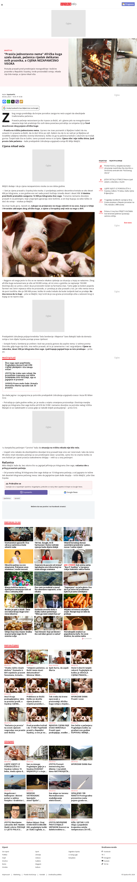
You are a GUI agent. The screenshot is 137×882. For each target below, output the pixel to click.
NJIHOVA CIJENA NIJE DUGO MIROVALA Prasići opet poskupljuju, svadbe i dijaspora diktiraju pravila (59, 729)
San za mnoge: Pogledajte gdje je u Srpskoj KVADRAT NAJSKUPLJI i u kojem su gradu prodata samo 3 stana (37, 768)
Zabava (37, 858)
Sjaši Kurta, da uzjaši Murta (58, 669)
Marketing (16, 875)
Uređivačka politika (54, 875)
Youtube (106, 861)
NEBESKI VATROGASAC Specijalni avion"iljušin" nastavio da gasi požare (34, 797)
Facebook (107, 852)
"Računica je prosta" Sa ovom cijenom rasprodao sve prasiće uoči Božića (14, 729)
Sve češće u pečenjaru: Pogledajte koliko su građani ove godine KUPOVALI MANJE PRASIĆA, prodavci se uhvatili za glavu (81, 729)
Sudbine (38, 861)
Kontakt (42, 875)
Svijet (4, 858)
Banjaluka (71, 858)
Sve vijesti (5, 852)
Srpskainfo (11, 94)
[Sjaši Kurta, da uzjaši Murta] (59, 657)
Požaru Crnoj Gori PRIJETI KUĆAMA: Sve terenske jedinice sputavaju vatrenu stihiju (118, 213)
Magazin (38, 864)
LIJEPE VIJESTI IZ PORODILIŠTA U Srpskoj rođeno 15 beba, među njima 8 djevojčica (13, 768)
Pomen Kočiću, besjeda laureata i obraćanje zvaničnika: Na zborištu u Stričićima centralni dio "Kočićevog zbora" (118, 169)
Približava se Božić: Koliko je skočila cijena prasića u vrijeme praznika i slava (36, 700)
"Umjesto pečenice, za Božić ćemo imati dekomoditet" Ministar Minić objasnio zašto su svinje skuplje (37, 671)
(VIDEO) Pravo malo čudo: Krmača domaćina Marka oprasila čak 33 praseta (21, 385)
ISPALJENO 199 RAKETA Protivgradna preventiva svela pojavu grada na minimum (81, 797)
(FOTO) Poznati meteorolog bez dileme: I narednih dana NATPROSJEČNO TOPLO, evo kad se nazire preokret (59, 768)
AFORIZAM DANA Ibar (81, 764)
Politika (4, 855)
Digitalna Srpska (74, 852)
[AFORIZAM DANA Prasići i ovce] (81, 685)
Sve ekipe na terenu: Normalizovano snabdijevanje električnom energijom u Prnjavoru (58, 797)
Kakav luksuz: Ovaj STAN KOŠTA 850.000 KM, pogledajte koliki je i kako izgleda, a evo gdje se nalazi (37, 826)
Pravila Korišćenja (30, 875)
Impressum (6, 875)
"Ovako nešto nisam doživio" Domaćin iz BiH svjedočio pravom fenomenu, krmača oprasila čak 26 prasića (14, 671)
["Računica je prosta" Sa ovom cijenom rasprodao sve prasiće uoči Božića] (15, 714)
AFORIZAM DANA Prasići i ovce (79, 697)
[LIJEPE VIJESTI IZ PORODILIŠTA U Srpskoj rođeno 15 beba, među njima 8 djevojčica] (15, 753)
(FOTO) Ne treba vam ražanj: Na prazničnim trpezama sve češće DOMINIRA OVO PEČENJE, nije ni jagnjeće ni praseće (20, 376)
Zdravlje (38, 855)
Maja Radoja (53, 665)
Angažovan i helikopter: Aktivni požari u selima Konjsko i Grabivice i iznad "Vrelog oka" (14, 797)
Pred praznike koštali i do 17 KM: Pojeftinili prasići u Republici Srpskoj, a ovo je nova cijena (37, 729)
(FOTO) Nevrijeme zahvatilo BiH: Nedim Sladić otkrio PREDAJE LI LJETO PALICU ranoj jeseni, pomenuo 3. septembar (15, 826)
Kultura (37, 867)
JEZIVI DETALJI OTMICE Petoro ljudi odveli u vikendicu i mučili (118, 180)
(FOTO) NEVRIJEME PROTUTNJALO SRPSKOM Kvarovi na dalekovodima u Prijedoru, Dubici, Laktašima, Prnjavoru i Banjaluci (59, 826)
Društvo (8, 50)
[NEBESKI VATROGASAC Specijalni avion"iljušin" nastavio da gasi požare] (37, 782)
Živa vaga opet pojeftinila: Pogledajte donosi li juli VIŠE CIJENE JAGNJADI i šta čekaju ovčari (19, 366)
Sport (37, 852)
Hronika (4, 867)
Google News (72, 492)
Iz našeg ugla (73, 855)
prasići (18, 498)
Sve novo (128, 222)
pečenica (7, 498)
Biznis (29, 723)
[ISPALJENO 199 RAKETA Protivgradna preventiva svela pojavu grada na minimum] (81, 782)
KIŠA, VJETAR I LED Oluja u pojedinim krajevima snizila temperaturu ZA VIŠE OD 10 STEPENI (81, 826)
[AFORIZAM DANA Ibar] (81, 753)
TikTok (106, 864)
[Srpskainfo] (68, 4)
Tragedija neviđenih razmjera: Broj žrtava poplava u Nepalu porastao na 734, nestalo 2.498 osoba (119, 202)
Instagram (107, 858)
